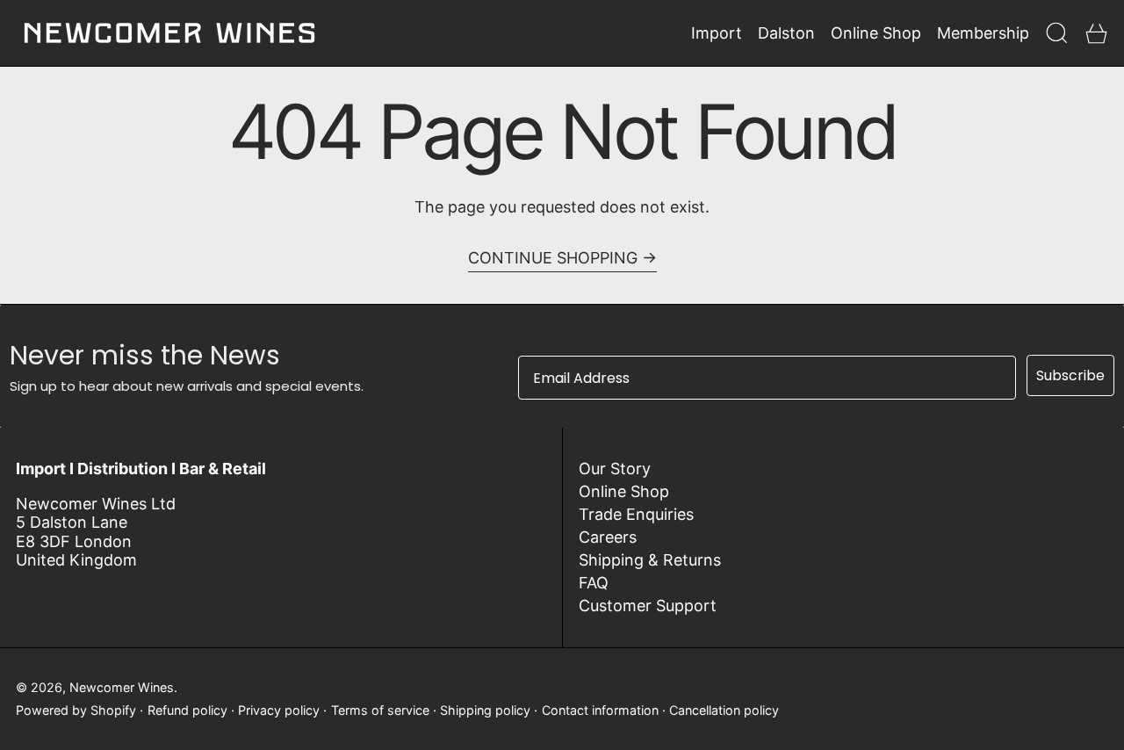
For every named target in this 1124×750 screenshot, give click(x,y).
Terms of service (380, 710)
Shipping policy (485, 710)
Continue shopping (553, 258)
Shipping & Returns (650, 560)
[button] (1057, 33)
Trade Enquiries (636, 514)
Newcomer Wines (121, 687)
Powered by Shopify (76, 710)
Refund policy (187, 710)
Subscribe (1070, 375)
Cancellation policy (724, 710)
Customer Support (648, 605)
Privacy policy (279, 710)
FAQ (594, 582)
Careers (608, 537)
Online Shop (624, 491)
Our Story (615, 468)
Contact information (600, 710)
